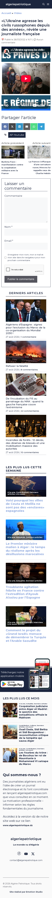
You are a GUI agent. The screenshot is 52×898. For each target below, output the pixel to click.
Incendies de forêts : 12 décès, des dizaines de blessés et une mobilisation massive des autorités (25, 444)
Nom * (8, 226)
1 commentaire (28, 337)
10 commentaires (30, 452)
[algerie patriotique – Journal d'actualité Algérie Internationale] (18, 4)
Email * (8, 240)
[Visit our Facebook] (19, 854)
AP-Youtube (17, 135)
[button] (43, 4)
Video (18, 13)
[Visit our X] (33, 854)
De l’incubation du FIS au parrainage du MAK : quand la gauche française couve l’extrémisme (24, 403)
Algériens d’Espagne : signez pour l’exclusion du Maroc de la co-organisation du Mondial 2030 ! (25, 329)
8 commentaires (29, 369)
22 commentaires (30, 411)
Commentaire (13, 195)
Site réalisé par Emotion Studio (26, 892)
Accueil (6, 13)
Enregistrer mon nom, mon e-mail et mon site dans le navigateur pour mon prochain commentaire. (26, 257)
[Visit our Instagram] (26, 854)
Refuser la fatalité (17, 366)
